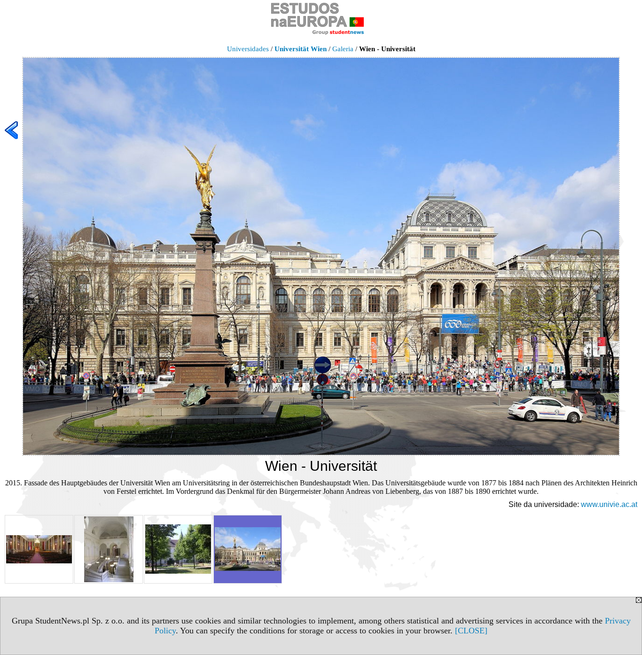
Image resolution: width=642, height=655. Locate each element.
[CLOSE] (471, 630)
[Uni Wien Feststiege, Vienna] (108, 549)
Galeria (342, 49)
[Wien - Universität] (248, 549)
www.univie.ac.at (609, 504)
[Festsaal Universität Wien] (39, 549)
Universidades (248, 49)
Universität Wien (300, 49)
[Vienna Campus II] (178, 549)
